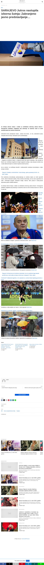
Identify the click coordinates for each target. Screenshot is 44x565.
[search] (42, 1)
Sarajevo (18, 410)
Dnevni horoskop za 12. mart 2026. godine (30, 477)
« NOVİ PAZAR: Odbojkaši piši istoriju (9, 387)
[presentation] (41, 449)
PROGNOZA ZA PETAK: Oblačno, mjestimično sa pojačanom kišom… (17, 310)
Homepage (3, 5)
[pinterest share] (8, 400)
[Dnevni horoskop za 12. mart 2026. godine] (10, 445)
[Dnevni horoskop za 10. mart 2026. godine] (9, 501)
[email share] (6, 400)
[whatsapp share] (13, 400)
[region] (22, 28)
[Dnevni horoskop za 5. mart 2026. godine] (9, 526)
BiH (6, 5)
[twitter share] (4, 400)
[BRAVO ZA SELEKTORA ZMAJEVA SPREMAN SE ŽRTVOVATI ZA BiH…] (22, 238)
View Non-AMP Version (25, 538)
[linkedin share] (11, 400)
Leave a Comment (22, 394)
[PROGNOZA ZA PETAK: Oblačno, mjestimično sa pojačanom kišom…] (22, 336)
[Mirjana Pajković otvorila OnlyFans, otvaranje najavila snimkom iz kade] (30, 445)
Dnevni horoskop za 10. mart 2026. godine (30, 500)
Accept (28, 560)
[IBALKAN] (22, 1)
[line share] (15, 400)
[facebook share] (2, 400)
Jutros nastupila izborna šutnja (9, 410)
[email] (16, 564)
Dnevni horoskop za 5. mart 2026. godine (29, 525)
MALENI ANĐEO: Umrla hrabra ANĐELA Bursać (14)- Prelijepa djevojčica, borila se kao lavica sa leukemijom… (29, 467)
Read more (33, 240)
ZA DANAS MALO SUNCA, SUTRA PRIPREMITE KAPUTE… (15, 244)
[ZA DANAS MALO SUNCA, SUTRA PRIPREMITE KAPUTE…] (22, 268)
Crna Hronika (21, 486)
